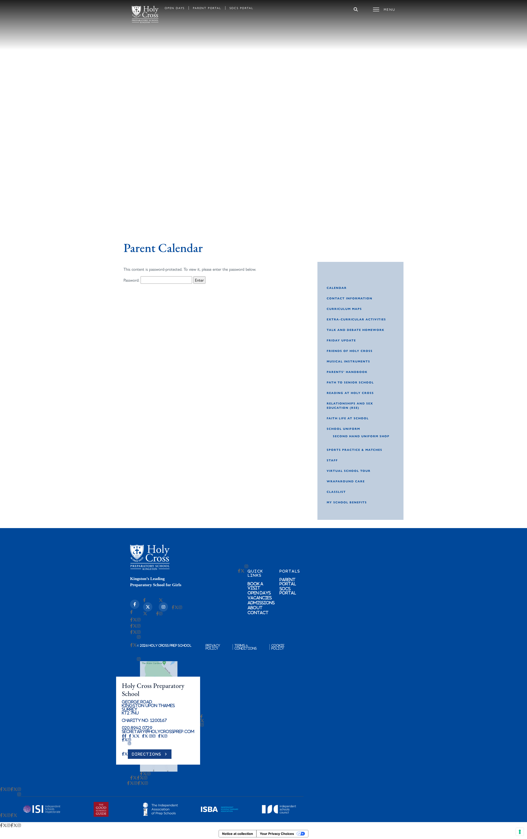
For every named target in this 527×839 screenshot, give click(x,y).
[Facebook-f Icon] (134, 604)
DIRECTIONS (147, 754)
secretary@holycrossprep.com (158, 731)
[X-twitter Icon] (147, 607)
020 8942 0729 (137, 728)
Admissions (261, 603)
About (255, 607)
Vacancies (260, 598)
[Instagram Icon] (163, 607)
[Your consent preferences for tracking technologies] (520, 832)
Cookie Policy (277, 647)
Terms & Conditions (245, 647)
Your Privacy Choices (277, 834)
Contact (258, 612)
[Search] (355, 9)
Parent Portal (207, 8)
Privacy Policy (213, 647)
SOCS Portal (241, 8)
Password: (132, 280)
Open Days (175, 8)
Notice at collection (237, 834)
